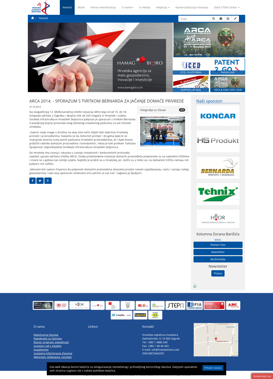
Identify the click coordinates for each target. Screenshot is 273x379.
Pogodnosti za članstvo (48, 338)
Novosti (67, 7)
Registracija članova (46, 335)
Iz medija (144, 7)
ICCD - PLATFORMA (191, 72)
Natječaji (161, 7)
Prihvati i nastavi (212, 367)
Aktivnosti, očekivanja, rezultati (53, 357)
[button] (143, 131)
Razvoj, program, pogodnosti (51, 342)
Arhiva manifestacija (103, 7)
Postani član (217, 244)
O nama (126, 7)
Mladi (81, 7)
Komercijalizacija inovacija (192, 7)
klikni (218, 239)
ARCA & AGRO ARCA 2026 (228, 89)
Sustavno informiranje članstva (53, 353)
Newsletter (218, 252)
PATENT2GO (228, 72)
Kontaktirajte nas (262, 376)
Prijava (218, 273)
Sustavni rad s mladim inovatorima (47, 347)
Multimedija (217, 259)
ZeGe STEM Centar (225, 7)
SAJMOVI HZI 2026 (191, 89)
